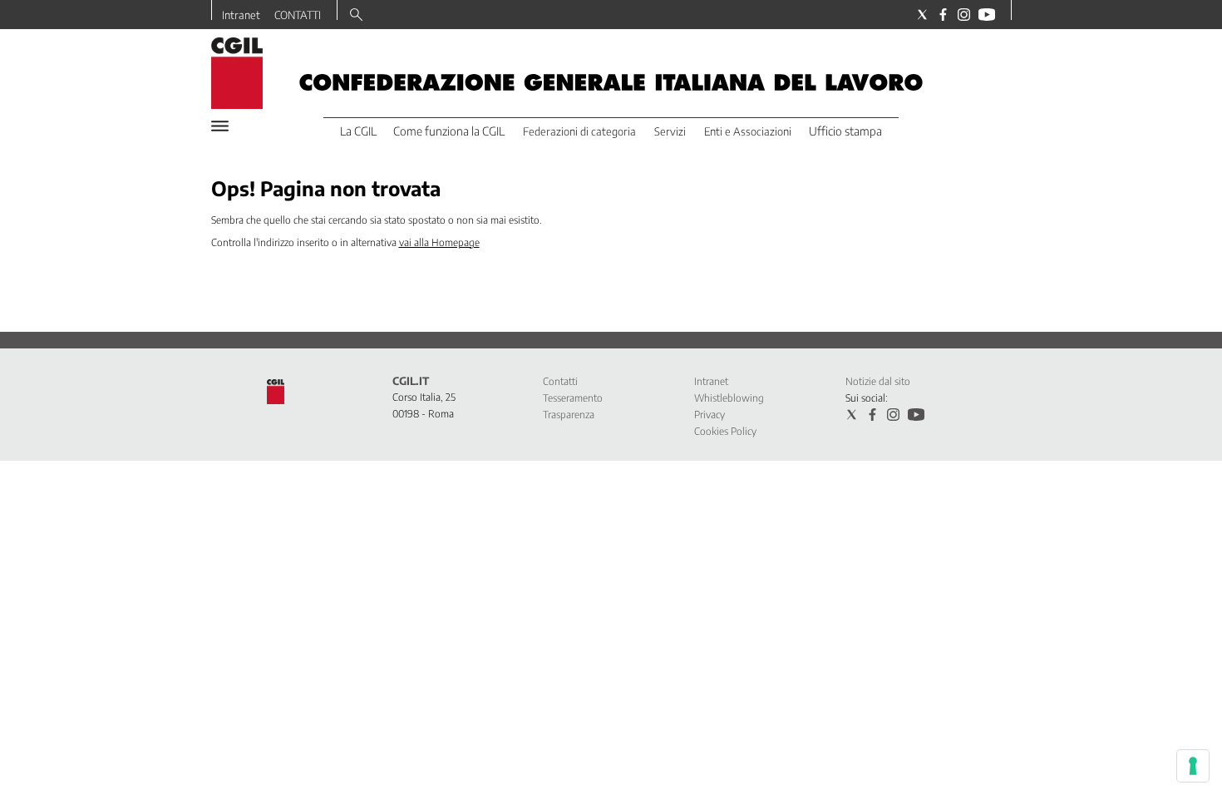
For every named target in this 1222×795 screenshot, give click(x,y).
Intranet (241, 15)
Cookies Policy (725, 431)
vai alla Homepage (439, 242)
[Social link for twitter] (922, 14)
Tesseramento (573, 398)
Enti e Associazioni (747, 131)
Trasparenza (568, 414)
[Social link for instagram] (964, 14)
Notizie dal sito (877, 381)
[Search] (356, 15)
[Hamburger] (220, 126)
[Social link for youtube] (986, 14)
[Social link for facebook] (943, 14)
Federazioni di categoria (579, 131)
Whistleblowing (729, 398)
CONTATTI (297, 15)
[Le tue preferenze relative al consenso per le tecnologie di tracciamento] (1193, 766)
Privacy (709, 414)
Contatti (560, 381)
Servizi (670, 131)
